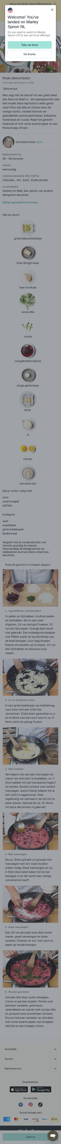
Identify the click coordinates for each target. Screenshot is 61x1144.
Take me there (29, 45)
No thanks (30, 54)
